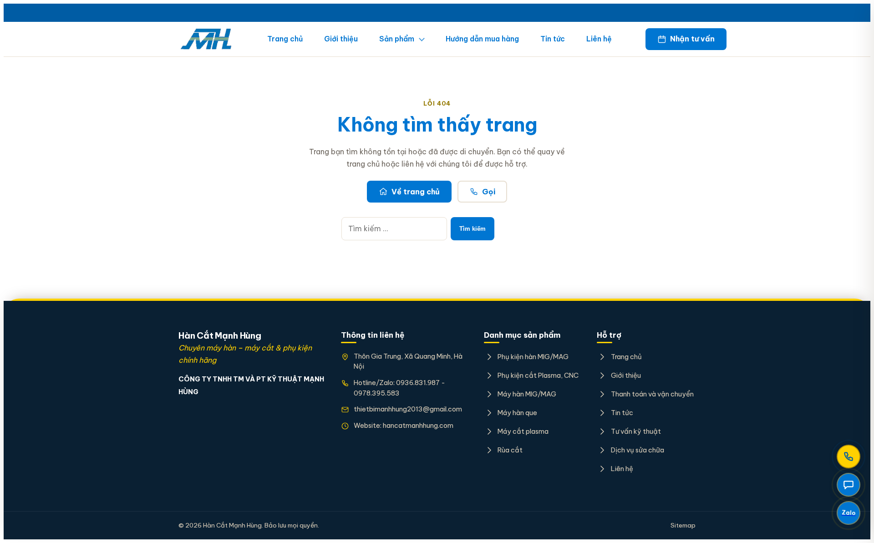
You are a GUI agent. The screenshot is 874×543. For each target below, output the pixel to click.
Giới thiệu (341, 38)
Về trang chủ (415, 191)
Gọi (488, 191)
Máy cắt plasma (523, 431)
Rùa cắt (510, 450)
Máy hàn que (517, 412)
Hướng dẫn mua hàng (482, 38)
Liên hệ (599, 38)
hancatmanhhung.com (418, 425)
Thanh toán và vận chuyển (652, 394)
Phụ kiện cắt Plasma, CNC (538, 375)
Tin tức (552, 38)
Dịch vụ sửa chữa (637, 450)
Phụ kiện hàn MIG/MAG (533, 356)
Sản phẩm (396, 38)
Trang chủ (285, 38)
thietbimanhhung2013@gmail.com (408, 409)
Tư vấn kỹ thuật (636, 431)
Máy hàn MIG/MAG (527, 394)
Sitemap (683, 525)
